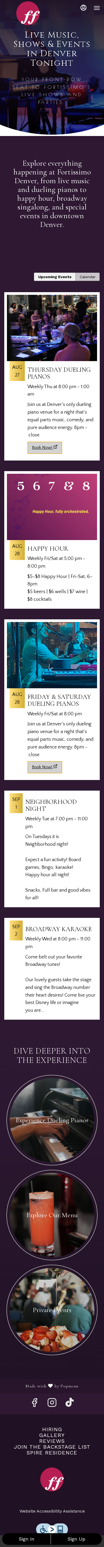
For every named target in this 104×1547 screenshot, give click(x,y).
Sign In (26, 1539)
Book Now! (42, 447)
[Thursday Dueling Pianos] (52, 366)
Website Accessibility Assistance (52, 1511)
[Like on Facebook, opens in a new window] (34, 1404)
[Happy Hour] (52, 542)
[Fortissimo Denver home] (28, 13)
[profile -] (83, 8)
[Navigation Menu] (97, 7)
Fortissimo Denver (52, 1479)
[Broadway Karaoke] (52, 971)
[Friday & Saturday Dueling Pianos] (52, 689)
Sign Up (76, 1539)
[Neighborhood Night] (52, 851)
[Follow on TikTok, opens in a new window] (69, 1404)
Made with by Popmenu (41, 1386)
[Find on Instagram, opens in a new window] (52, 1404)
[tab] (55, 277)
